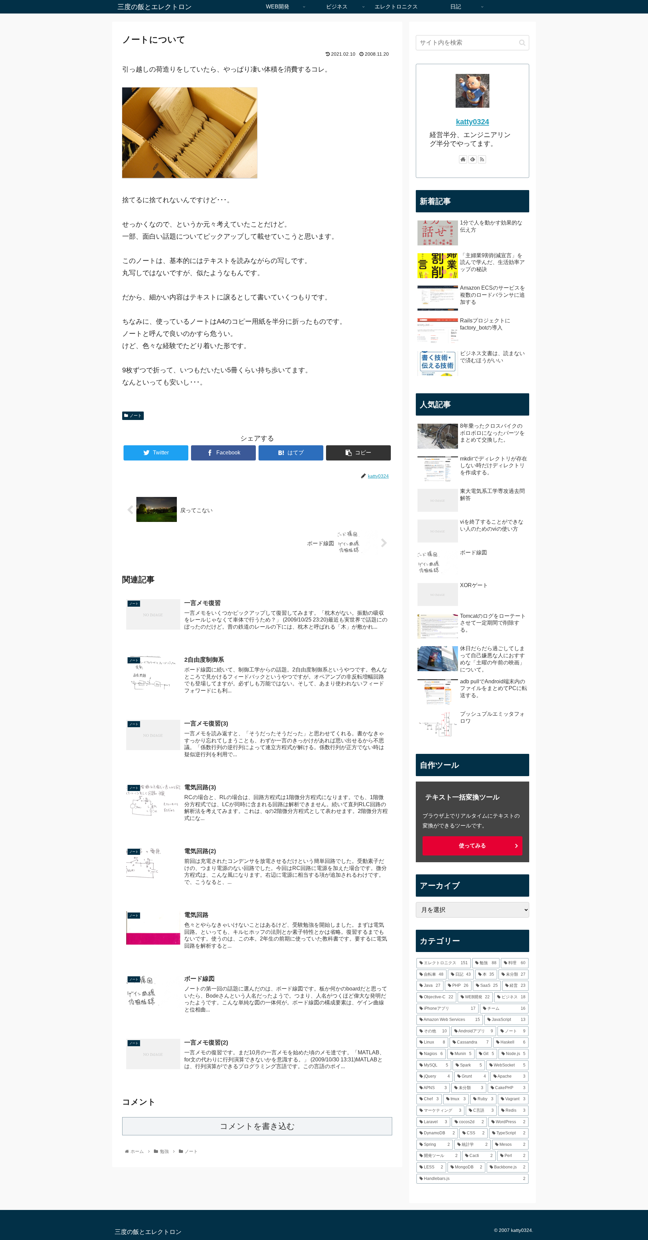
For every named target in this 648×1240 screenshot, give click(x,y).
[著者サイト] (463, 159)
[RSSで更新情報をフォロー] (482, 159)
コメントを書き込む (257, 1126)
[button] (522, 43)
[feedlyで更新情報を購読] (472, 159)
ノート (136, 415)
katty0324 (472, 121)
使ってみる (472, 845)
